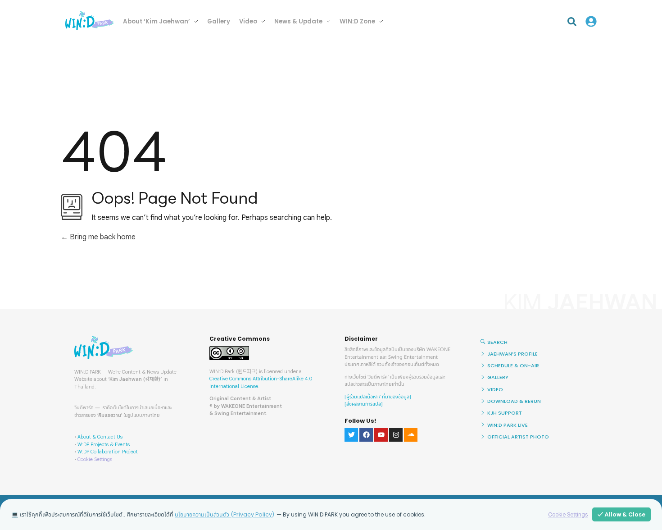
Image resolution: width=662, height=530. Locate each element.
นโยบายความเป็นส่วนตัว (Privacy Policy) (224, 514)
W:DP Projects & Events (103, 444)
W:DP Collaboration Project (107, 451)
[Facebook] (366, 435)
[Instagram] (396, 435)
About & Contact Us (99, 437)
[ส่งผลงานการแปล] (364, 404)
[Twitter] (351, 435)
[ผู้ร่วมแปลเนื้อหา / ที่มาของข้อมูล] (378, 397)
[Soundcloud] (410, 435)
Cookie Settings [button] (94, 459)
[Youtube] (381, 435)
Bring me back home (102, 237)
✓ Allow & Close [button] (621, 514)
